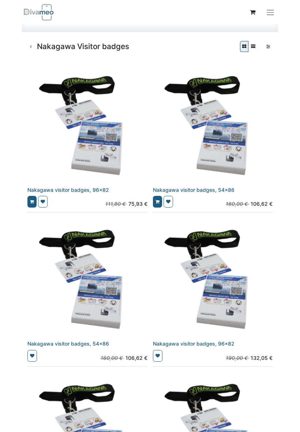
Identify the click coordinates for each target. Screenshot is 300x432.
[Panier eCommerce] (252, 12)
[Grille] (244, 46)
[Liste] (253, 46)
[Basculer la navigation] (270, 12)
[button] (32, 202)
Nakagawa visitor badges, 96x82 (68, 190)
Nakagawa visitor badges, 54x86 (194, 190)
